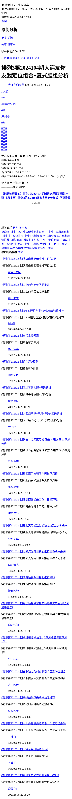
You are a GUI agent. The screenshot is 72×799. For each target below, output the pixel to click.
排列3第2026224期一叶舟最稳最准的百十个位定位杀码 (33, 723)
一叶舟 (12, 736)
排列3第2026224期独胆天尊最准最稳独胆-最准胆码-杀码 (34, 525)
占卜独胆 (13, 685)
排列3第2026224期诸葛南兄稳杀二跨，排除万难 (29, 499)
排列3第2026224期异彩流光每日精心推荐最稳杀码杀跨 (33, 551)
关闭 (10, 37)
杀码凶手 (13, 710)
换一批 (23, 227)
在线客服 (6, 58)
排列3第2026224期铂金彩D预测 (19, 361)
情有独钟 (13, 590)
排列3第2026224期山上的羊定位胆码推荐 (25, 284)
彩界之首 (13, 788)
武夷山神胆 (14, 272)
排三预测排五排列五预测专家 (24, 235)
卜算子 (12, 762)
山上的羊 (13, 298)
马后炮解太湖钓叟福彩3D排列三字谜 (32, 248)
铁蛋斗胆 (13, 461)
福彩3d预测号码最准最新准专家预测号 (24, 231)
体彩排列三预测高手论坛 (33, 244)
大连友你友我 (16, 84)
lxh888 (11, 323)
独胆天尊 (13, 539)
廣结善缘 (13, 401)
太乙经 (12, 427)
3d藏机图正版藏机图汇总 (25, 240)
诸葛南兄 (13, 513)
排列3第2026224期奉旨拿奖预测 (20, 335)
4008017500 (19, 58)
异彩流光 (13, 565)
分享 (4, 44)
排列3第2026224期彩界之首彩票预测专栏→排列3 (30, 775)
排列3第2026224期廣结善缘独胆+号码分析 (26, 387)
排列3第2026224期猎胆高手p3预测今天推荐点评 (29, 473)
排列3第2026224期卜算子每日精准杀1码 (24, 749)
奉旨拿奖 (13, 349)
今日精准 (13, 659)
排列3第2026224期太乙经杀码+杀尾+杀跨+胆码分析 (31, 413)
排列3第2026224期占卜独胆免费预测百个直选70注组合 (33, 671)
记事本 (11, 44)
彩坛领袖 (13, 625)
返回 (4, 21)
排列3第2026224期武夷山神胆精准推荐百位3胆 (28, 258)
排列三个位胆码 (49, 240)
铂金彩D (13, 375)
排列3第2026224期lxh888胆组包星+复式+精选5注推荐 (32, 310)
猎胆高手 (13, 487)
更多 (4, 37)
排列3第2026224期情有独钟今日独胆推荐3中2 (28, 577)
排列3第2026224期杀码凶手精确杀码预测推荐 (28, 697)
